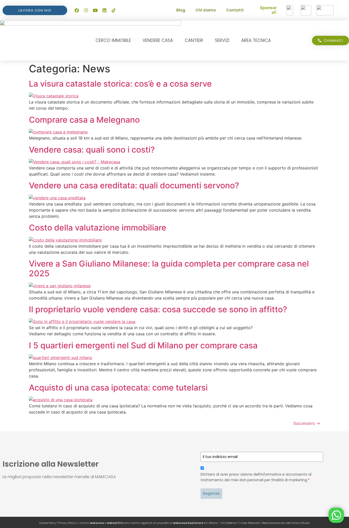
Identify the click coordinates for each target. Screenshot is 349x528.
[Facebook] (76, 10)
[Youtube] (95, 10)
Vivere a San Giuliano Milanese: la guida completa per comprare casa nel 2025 (169, 268)
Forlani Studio (301, 523)
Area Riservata (250, 523)
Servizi (222, 40)
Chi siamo (205, 10)
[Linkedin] (104, 10)
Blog (180, 10)
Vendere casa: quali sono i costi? (92, 150)
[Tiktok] (113, 10)
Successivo (306, 423)
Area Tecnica (256, 40)
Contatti (234, 10)
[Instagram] (86, 10)
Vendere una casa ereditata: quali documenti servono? (134, 185)
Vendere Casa (158, 40)
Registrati (211, 493)
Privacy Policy (67, 523)
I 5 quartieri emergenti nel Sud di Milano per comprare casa (143, 345)
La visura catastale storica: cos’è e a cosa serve (120, 84)
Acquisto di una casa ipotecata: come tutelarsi (118, 388)
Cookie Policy (47, 523)
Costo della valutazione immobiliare (97, 228)
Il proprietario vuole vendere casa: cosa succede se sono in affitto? (158, 309)
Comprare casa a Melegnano (84, 120)
